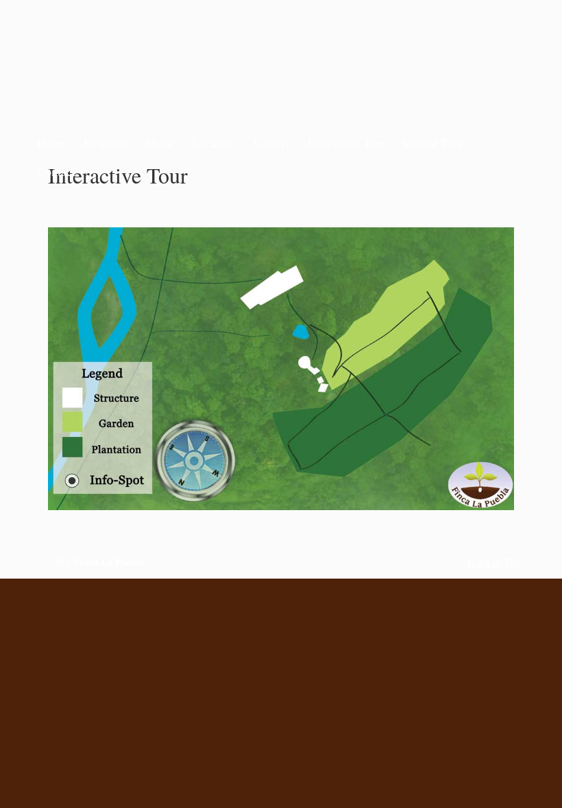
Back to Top (494, 562)
